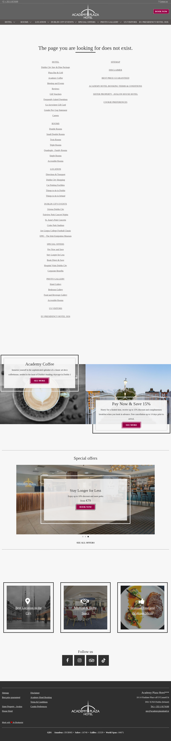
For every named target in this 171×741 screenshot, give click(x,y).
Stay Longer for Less (55, 254)
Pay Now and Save (55, 249)
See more (41, 380)
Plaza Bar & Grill (55, 72)
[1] (82, 536)
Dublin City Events (62, 22)
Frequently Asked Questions (55, 99)
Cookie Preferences (115, 102)
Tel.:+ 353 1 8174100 (160, 706)
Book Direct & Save (55, 260)
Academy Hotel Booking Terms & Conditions (115, 86)
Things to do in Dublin (55, 190)
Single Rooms (55, 155)
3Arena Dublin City (55, 209)
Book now (87, 504)
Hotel (8, 22)
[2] (85, 536)
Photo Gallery (109, 22)
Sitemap (115, 62)
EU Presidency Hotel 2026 (153, 22)
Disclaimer (115, 70)
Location (40, 22)
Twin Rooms (55, 139)
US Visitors (130, 22)
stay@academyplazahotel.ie (157, 711)
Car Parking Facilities (55, 185)
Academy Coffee (55, 78)
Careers (55, 115)
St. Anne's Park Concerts (55, 220)
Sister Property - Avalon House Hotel (115, 94)
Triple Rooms (55, 145)
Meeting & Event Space (85, 610)
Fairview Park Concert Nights (55, 214)
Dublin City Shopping (55, 179)
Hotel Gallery (55, 284)
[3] (88, 536)
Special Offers (87, 22)
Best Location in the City (28, 610)
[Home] (85, 11)
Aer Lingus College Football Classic (55, 230)
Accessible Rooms (55, 161)
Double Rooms (55, 128)
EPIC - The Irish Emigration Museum (55, 236)
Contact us (164, 1)
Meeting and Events (55, 83)
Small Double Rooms (55, 134)
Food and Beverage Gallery (55, 295)
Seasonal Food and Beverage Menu (142, 610)
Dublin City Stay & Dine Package (55, 67)
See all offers (86, 542)
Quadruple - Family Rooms (55, 150)
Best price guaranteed (115, 78)
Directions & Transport (55, 174)
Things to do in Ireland (55, 195)
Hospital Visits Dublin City (55, 265)
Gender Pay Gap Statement (55, 110)
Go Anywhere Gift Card (55, 104)
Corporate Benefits (55, 270)
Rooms (24, 22)
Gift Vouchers (55, 94)
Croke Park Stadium (55, 225)
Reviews (55, 88)
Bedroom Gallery (55, 289)
